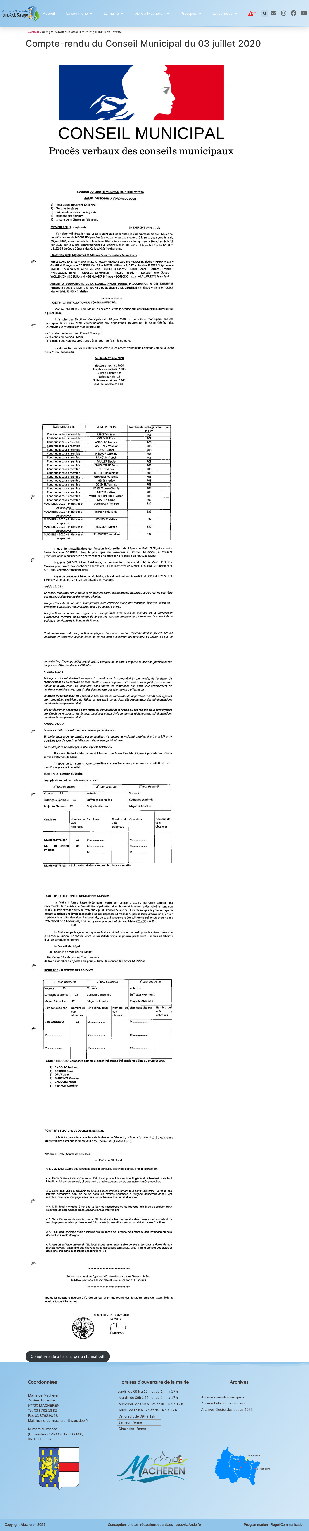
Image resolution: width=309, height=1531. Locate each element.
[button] (264, 13)
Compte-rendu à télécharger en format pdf (68, 1356)
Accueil (49, 13)
